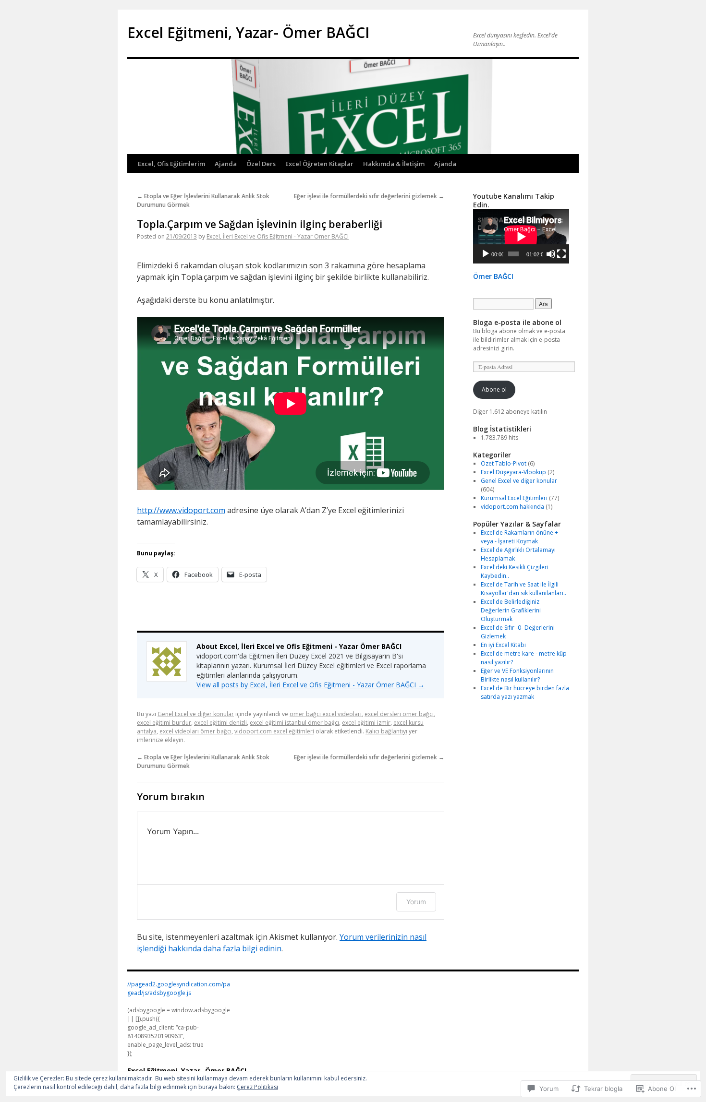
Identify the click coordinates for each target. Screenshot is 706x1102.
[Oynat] (485, 254)
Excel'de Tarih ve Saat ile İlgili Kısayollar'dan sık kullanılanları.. (523, 588)
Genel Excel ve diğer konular (196, 714)
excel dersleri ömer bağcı (399, 714)
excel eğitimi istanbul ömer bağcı (294, 723)
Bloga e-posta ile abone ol (517, 322)
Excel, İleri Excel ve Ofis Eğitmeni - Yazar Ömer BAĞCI (278, 236)
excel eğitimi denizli (220, 723)
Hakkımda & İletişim (394, 163)
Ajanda (226, 163)
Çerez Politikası (257, 1087)
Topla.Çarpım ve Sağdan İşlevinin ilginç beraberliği (259, 224)
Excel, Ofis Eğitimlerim (171, 163)
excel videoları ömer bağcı (195, 731)
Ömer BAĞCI (493, 276)
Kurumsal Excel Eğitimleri (514, 498)
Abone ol (494, 389)
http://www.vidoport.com (181, 510)
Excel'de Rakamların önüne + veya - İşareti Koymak (519, 536)
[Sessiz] (551, 254)
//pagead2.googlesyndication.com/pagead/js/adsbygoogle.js (178, 988)
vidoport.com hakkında (512, 507)
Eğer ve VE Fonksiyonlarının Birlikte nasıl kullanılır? (517, 675)
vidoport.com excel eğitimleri (274, 731)
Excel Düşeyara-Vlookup (513, 472)
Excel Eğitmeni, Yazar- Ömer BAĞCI (248, 32)
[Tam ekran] (561, 254)
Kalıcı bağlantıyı (386, 731)
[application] (521, 236)
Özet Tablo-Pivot (503, 463)
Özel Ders (261, 163)
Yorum (416, 902)
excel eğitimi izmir (366, 723)
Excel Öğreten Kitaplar (319, 163)
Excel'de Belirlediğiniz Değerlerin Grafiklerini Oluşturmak (511, 610)
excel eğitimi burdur (164, 723)
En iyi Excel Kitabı (503, 645)
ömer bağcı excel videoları (326, 714)
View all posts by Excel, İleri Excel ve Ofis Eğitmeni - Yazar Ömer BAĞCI (310, 684)
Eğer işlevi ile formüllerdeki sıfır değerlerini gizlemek (369, 196)
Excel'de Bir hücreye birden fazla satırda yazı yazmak (525, 692)
